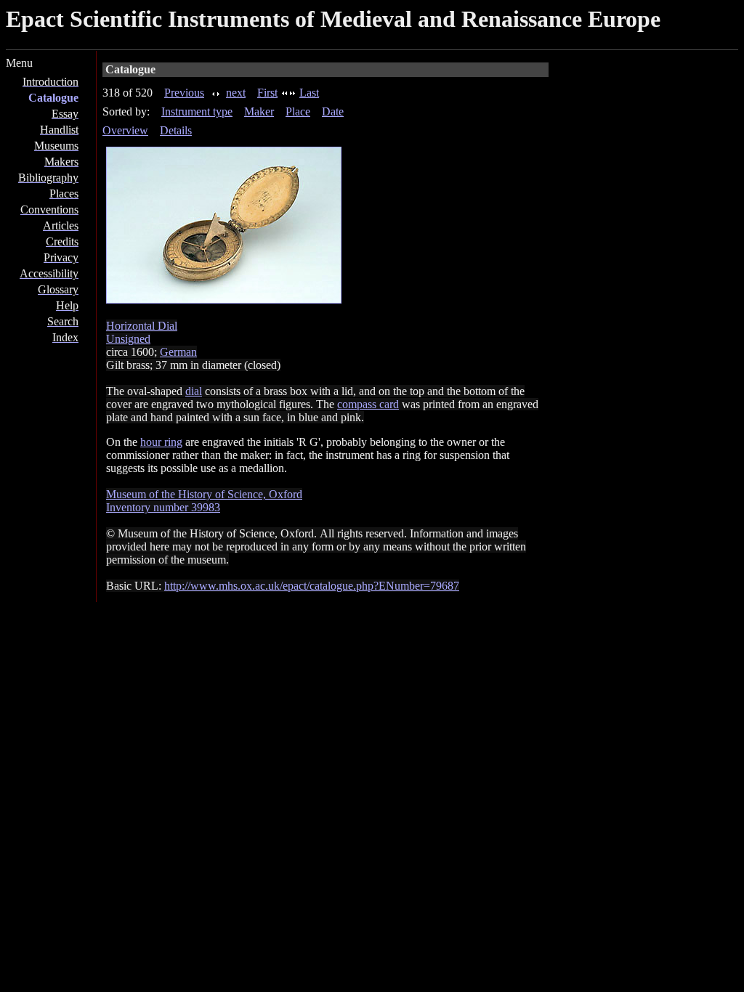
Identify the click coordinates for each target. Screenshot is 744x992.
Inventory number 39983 (163, 507)
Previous (184, 92)
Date (333, 111)
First (267, 92)
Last (309, 92)
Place (298, 111)
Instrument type (196, 111)
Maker (259, 111)
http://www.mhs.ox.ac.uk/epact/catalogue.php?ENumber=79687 (311, 586)
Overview (125, 130)
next (236, 92)
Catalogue (53, 98)
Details (176, 130)
